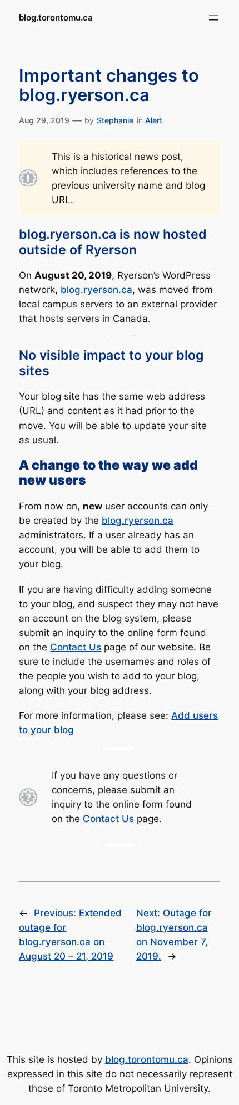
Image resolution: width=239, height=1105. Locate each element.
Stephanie (115, 120)
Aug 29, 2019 (44, 120)
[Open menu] (213, 17)
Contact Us (75, 647)
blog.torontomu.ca (56, 18)
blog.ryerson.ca (96, 289)
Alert (153, 120)
